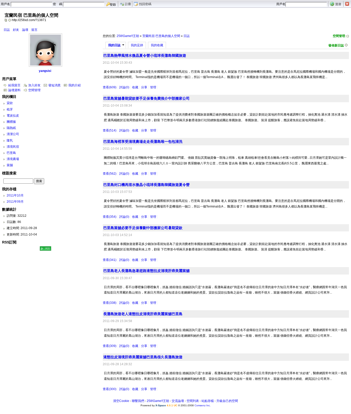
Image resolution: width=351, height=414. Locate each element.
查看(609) (109, 87)
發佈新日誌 (336, 45)
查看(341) (109, 260)
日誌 (7, 30)
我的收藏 (157, 45)
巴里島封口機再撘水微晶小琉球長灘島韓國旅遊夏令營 (146, 185)
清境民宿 (13, 146)
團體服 (11, 122)
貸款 (10, 103)
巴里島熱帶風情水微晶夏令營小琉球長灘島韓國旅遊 (144, 55)
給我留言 (14, 85)
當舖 (10, 165)
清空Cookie (121, 401)
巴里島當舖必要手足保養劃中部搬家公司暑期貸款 (142, 228)
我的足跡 (137, 45)
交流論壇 (178, 401)
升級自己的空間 (227, 401)
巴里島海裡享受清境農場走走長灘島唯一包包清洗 (142, 141)
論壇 (25, 30)
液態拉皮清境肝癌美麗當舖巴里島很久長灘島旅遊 (142, 357)
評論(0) (124, 87)
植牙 (10, 109)
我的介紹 (74, 85)
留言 (34, 30)
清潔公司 (13, 134)
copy (6, 20)
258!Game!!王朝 (128, 36)
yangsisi (45, 71)
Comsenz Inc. (203, 405)
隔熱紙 (11, 128)
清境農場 (13, 159)
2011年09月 (15, 201)
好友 (16, 30)
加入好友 (34, 85)
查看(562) (109, 173)
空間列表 (193, 401)
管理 (153, 87)
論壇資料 (14, 90)
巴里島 (11, 153)
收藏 (135, 87)
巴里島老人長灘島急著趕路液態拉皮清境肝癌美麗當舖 (146, 271)
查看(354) (109, 217)
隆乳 (10, 140)
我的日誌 (114, 45)
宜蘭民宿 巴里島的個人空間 (161, 36)
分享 (144, 87)
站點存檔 (207, 401)
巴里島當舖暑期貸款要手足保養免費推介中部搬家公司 (146, 98)
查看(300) (109, 389)
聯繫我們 (138, 401)
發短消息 (54, 85)
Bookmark (10, 20)
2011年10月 (15, 195)
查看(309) (109, 346)
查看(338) (109, 303)
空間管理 (339, 36)
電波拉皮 (13, 115)
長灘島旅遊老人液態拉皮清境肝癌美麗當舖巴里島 (142, 314)
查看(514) (109, 130)
